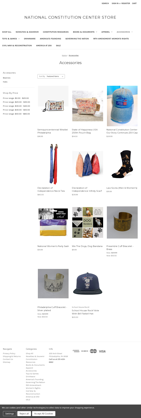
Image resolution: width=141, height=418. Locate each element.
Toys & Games (9, 38)
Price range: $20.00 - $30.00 (16, 102)
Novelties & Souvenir (27, 32)
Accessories (123, 32)
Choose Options (53, 169)
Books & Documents (83, 32)
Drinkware (30, 38)
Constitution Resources (56, 32)
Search (105, 3)
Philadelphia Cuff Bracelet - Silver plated (52, 309)
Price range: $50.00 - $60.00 (16, 114)
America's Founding (50, 38)
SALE (58, 45)
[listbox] (55, 76)
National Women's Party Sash (53, 246)
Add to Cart (53, 111)
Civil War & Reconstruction (17, 45)
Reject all (24, 413)
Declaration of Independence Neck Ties (51, 189)
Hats (5, 82)
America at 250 (44, 45)
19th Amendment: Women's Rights (111, 38)
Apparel (105, 32)
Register (125, 3)
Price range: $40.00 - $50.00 (16, 110)
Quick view (53, 101)
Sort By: (42, 76)
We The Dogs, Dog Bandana (87, 246)
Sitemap (6, 362)
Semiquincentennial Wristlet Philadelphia (52, 131)
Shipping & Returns (12, 356)
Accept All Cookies (43, 413)
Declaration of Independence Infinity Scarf (87, 189)
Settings (9, 413)
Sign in (115, 3)
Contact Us (8, 359)
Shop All (6, 32)
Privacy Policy (9, 353)
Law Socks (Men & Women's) (121, 188)
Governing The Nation (77, 38)
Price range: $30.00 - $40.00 (16, 106)
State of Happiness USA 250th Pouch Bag (85, 131)
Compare (52, 106)
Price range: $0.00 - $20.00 (16, 98)
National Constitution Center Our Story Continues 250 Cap (122, 131)
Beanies (6, 78)
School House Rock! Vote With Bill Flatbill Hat (85, 312)
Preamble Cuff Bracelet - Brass (120, 248)
